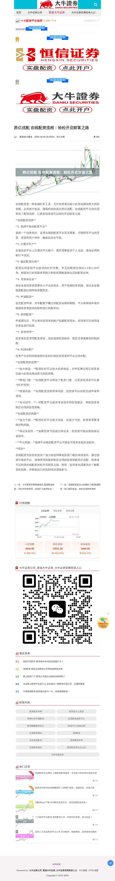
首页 (18, 12)
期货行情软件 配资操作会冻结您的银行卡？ (43, 661)
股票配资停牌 (35, 711)
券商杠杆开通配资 (35, 718)
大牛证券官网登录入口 (83, 12)
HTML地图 (93, 870)
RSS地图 (83, 870)
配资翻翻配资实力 (35, 725)
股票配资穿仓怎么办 (76, 747)
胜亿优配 (61, 136)
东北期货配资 (35, 740)
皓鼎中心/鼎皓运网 (76, 725)
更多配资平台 (90, 20)
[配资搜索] (95, 4)
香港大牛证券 (57, 12)
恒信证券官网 (22, 29)
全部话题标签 (57, 754)
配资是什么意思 (76, 711)
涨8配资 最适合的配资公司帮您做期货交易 (43, 668)
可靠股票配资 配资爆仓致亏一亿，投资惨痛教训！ (46, 691)
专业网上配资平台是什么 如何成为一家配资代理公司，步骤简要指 (53, 683)
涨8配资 (76, 732)
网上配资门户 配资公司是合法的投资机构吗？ (44, 676)
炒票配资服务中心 (76, 718)
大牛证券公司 (35, 12)
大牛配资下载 (42, 303)
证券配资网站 (35, 732)
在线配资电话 (35, 747)
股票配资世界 (76, 740)
